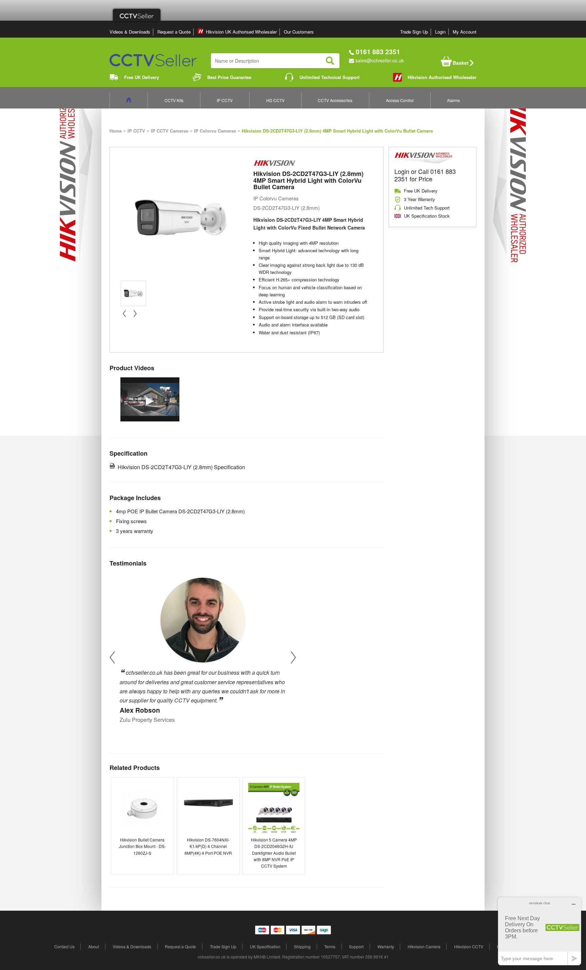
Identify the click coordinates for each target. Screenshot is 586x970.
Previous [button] (112, 657)
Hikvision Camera (424, 946)
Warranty (385, 946)
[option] (150, 399)
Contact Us (64, 946)
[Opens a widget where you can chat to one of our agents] (539, 931)
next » (135, 313)
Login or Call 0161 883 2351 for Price (425, 175)
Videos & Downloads (130, 31)
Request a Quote (174, 31)
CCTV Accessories (335, 100)
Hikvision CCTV (468, 946)
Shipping (302, 946)
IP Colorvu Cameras (215, 130)
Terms (329, 946)
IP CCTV (225, 100)
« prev (124, 313)
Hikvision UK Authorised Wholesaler (241, 31)
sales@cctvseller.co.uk (379, 60)
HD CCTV (275, 100)
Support (356, 946)
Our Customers (299, 31)
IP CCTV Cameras (169, 130)
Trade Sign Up (414, 31)
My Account (464, 31)
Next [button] (293, 657)
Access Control (400, 100)
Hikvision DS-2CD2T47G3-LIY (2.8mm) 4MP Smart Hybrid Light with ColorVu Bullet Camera (337, 130)
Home (116, 130)
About (93, 946)
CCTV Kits (173, 100)
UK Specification (265, 946)
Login (440, 31)
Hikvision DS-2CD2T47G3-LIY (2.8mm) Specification (181, 467)
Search (330, 61)
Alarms (453, 100)
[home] (128, 100)
